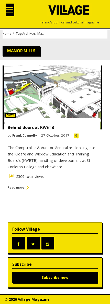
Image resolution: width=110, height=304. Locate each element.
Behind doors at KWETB (31, 127)
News (10, 115)
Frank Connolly (24, 135)
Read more (16, 187)
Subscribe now (55, 277)
